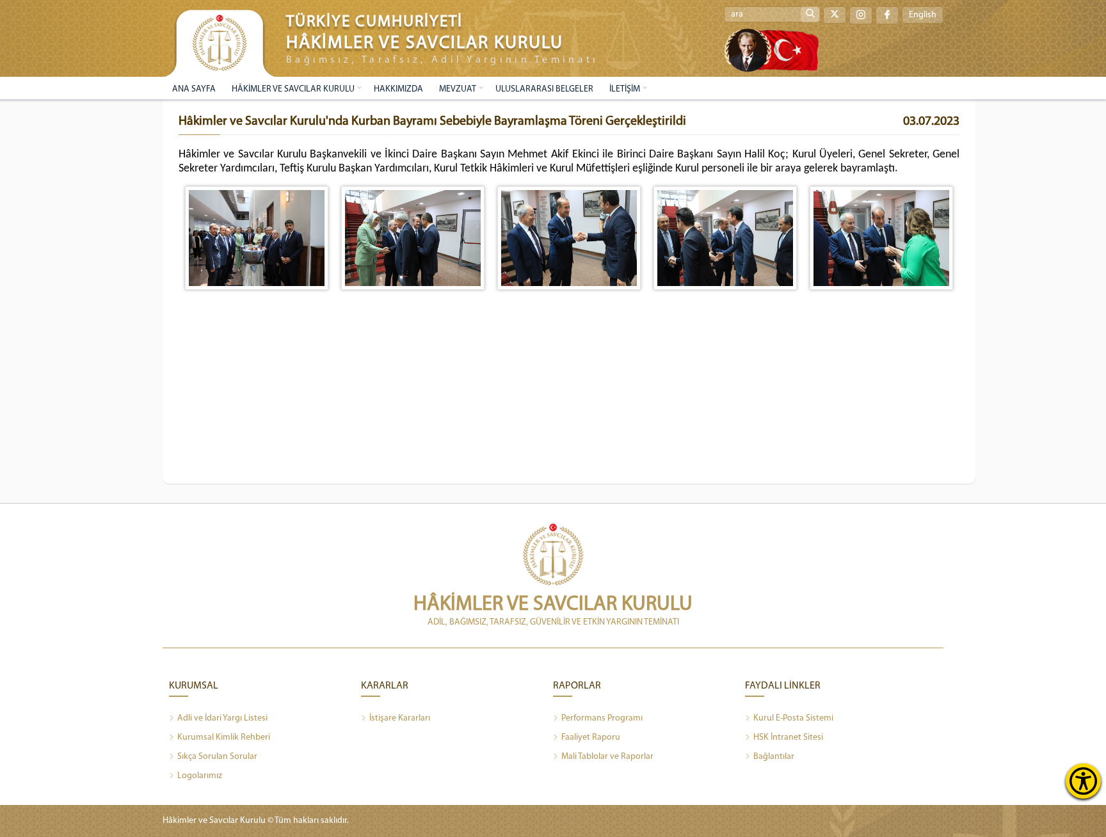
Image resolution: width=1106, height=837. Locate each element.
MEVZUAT (457, 89)
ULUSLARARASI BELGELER (544, 89)
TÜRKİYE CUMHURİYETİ (374, 22)
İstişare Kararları (399, 718)
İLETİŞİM (624, 89)
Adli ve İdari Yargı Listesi (222, 718)
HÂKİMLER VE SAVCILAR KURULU (293, 89)
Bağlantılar (773, 756)
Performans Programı (602, 718)
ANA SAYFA (194, 89)
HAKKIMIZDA (398, 89)
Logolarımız (199, 776)
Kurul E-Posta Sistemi (793, 718)
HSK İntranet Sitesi (788, 737)
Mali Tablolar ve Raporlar (607, 756)
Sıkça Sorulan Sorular (217, 756)
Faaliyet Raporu (590, 737)
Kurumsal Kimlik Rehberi (223, 737)
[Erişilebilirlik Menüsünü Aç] (1083, 781)
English (922, 15)
